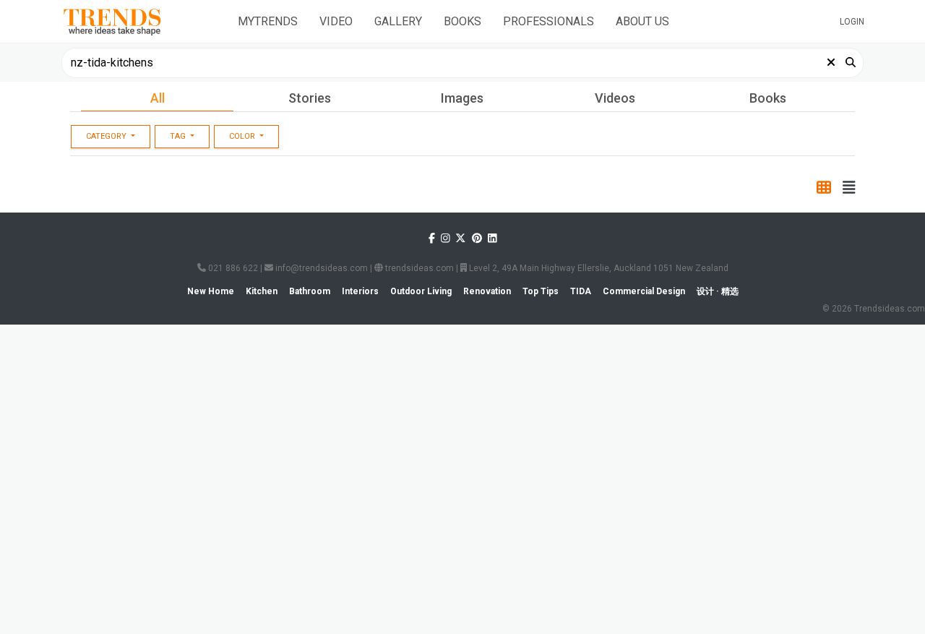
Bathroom (325, 150)
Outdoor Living (612, 150)
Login (852, 22)
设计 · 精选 (820, 150)
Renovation (404, 150)
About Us (642, 21)
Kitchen (253, 150)
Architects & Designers (503, 495)
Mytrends (268, 21)
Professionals (548, 21)
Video (336, 21)
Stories (309, 98)
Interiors (106, 150)
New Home (181, 150)
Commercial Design (504, 150)
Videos (615, 98)
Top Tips (697, 150)
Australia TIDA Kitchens (712, 495)
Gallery (398, 21)
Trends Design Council (393, 495)
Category (107, 183)
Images (462, 98)
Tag (179, 183)
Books (462, 21)
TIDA (758, 150)
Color (243, 183)
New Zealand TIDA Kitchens (182, 601)
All (157, 98)
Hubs (86, 279)
